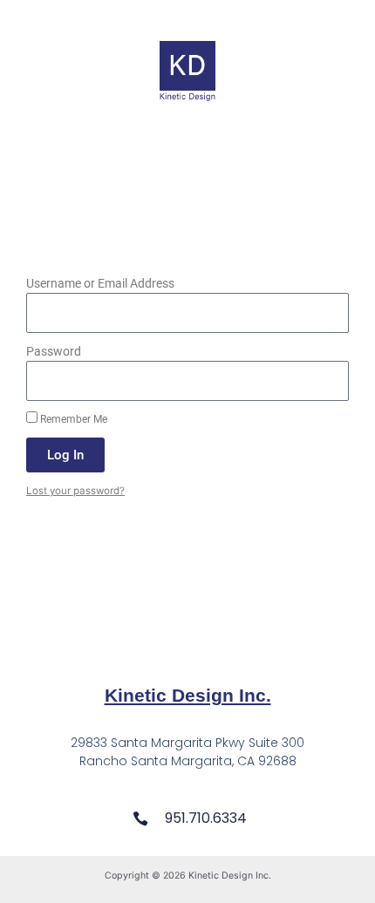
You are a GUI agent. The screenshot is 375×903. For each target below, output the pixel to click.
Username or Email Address (100, 283)
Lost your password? (75, 491)
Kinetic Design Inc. (188, 695)
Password (53, 351)
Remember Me (72, 419)
